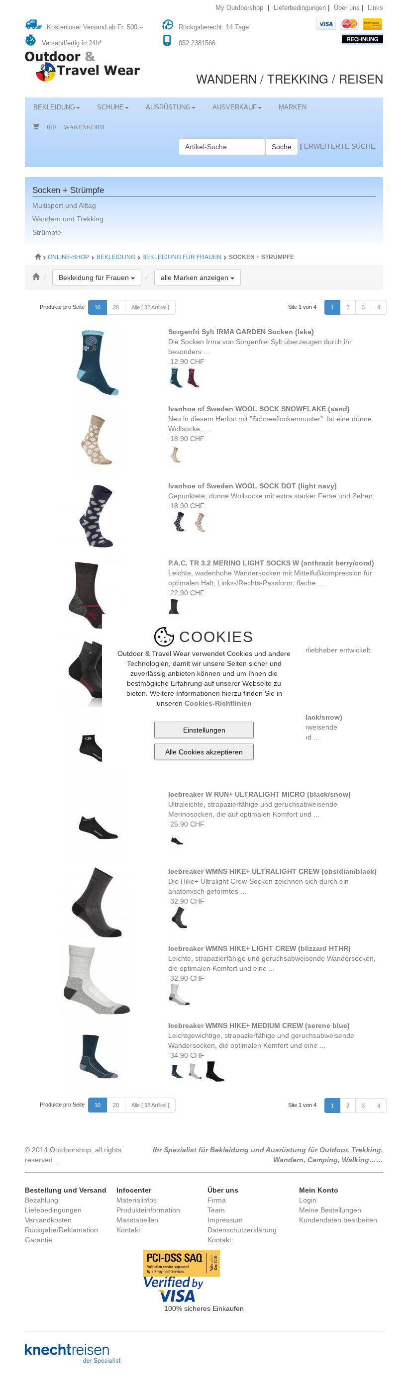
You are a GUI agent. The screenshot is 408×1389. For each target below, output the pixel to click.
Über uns (347, 7)
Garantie (38, 1240)
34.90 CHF (186, 1055)
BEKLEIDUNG (54, 107)
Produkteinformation (148, 1210)
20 (116, 307)
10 (98, 307)
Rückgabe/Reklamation (61, 1230)
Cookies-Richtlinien (218, 703)
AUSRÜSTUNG (168, 107)
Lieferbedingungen (300, 7)
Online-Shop (69, 257)
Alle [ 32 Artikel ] (150, 307)
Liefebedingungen (53, 1210)
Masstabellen (137, 1220)
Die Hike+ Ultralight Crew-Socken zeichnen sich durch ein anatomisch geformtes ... (272, 881)
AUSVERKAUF (234, 107)
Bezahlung (41, 1200)
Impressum (225, 1220)
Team (216, 1210)
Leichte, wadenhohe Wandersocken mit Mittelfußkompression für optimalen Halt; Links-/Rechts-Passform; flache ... (271, 573)
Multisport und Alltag (64, 205)
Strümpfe (46, 232)
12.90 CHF (186, 362)
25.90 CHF (186, 824)
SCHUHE (110, 107)
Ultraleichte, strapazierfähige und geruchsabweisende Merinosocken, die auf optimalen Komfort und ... (259, 804)
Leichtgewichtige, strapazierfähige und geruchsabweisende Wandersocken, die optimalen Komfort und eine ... (261, 1035)
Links (375, 7)
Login (307, 1200)
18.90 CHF (186, 439)
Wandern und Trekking (67, 219)
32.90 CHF (186, 901)
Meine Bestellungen (330, 1210)
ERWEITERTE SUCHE (339, 146)
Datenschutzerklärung (242, 1230)
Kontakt (128, 1230)
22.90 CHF (186, 593)
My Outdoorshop (239, 7)
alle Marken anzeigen (201, 277)
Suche (282, 147)
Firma (216, 1200)
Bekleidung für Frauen (181, 257)
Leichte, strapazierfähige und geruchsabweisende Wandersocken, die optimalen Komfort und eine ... (272, 958)
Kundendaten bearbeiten (338, 1220)
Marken (292, 107)
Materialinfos (136, 1200)
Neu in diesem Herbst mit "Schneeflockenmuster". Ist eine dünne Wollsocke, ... (270, 419)
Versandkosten (48, 1220)
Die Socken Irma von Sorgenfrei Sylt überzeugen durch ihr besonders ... (260, 342)
